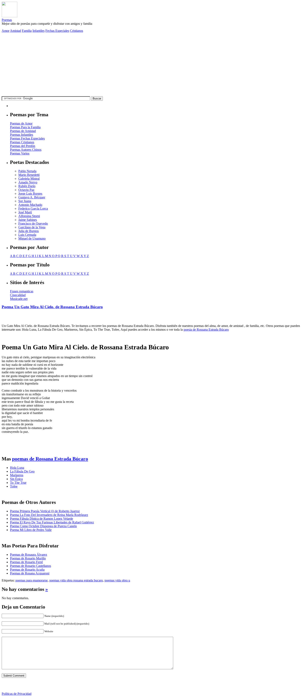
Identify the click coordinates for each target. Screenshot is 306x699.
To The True (18, 482)
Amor (5, 30)
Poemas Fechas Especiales (27, 138)
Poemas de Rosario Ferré (26, 562)
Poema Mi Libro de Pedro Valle (31, 530)
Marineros (16, 475)
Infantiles (38, 30)
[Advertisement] (153, 65)
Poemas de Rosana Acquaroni (29, 573)
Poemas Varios (19, 153)
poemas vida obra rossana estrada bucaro (76, 580)
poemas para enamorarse (31, 580)
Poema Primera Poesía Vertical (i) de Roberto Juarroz (45, 511)
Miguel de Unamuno (32, 238)
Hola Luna (17, 467)
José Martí (25, 212)
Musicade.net (18, 299)
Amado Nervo (27, 182)
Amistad (15, 30)
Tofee (13, 486)
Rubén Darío (26, 186)
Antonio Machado (30, 205)
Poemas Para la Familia (25, 127)
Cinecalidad (18, 295)
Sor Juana (24, 201)
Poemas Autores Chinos (25, 149)
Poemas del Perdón (22, 146)
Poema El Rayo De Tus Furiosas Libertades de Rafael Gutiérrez (52, 522)
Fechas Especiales (57, 30)
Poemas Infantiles (21, 134)
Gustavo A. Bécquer (31, 197)
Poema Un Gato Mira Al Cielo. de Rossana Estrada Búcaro (52, 307)
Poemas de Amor (21, 123)
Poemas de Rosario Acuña (27, 569)
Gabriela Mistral (29, 178)
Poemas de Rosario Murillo (28, 558)
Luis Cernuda (27, 234)
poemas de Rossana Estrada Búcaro (50, 458)
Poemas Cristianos (22, 142)
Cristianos (76, 30)
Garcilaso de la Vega (31, 227)
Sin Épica (16, 479)
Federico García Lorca (33, 208)
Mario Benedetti (29, 175)
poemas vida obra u (117, 580)
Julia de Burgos (28, 231)
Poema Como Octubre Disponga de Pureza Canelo (43, 526)
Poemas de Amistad (23, 131)
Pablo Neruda (27, 171)
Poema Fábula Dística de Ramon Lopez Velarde (41, 518)
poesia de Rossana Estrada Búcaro (206, 329)
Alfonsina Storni (29, 216)
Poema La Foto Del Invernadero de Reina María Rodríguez (49, 515)
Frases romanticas (21, 291)
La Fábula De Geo (22, 471)
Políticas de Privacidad (16, 693)
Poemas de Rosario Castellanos (30, 566)
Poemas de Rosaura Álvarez (28, 554)
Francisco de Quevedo (33, 223)
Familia (27, 30)
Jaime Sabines (27, 219)
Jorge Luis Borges (30, 193)
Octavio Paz (26, 190)
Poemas (7, 20)
